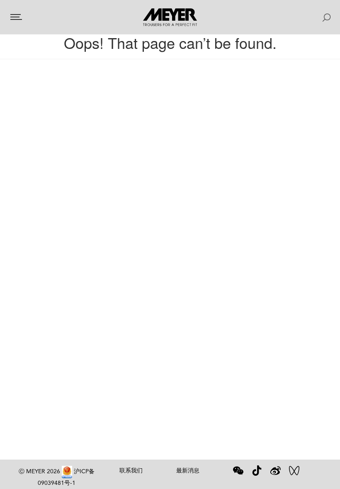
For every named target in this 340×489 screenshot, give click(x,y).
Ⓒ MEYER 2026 (39, 471)
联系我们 (131, 470)
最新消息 (187, 470)
